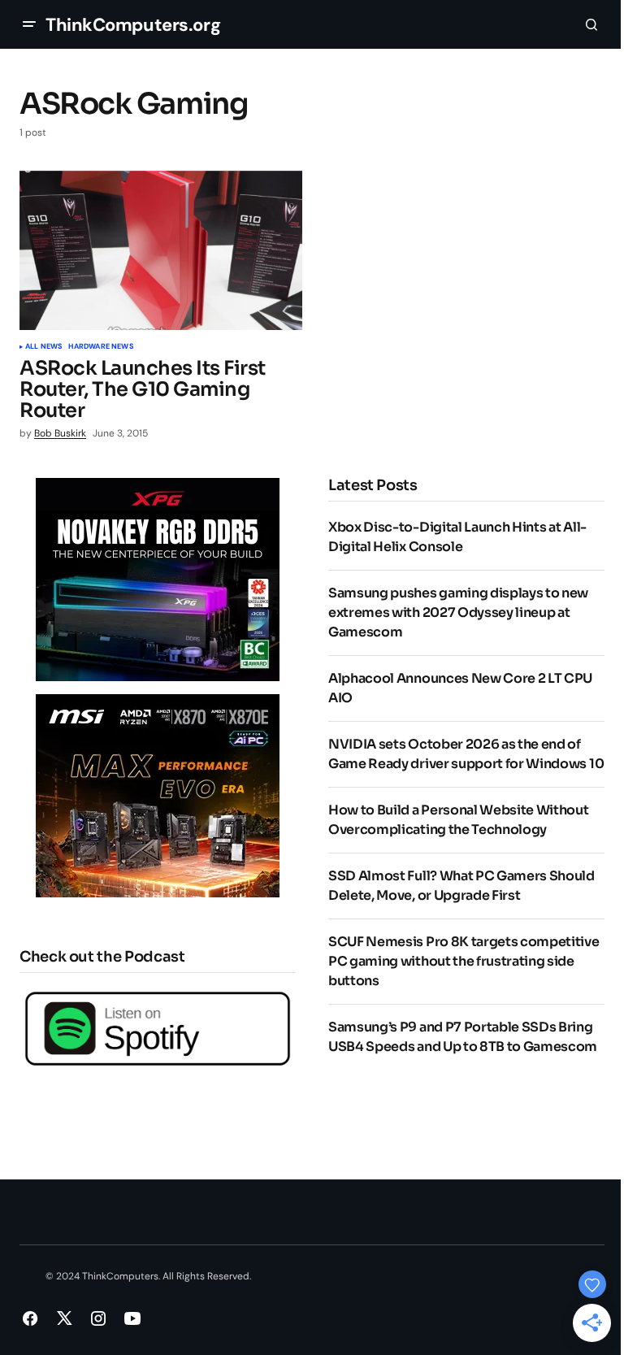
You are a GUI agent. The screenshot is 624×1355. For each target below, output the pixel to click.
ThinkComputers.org (133, 25)
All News (43, 347)
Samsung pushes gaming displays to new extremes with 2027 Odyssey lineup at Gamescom (458, 612)
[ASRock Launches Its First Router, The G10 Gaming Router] (161, 250)
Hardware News (100, 347)
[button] (29, 24)
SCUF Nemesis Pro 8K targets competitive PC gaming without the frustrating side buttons (464, 961)
